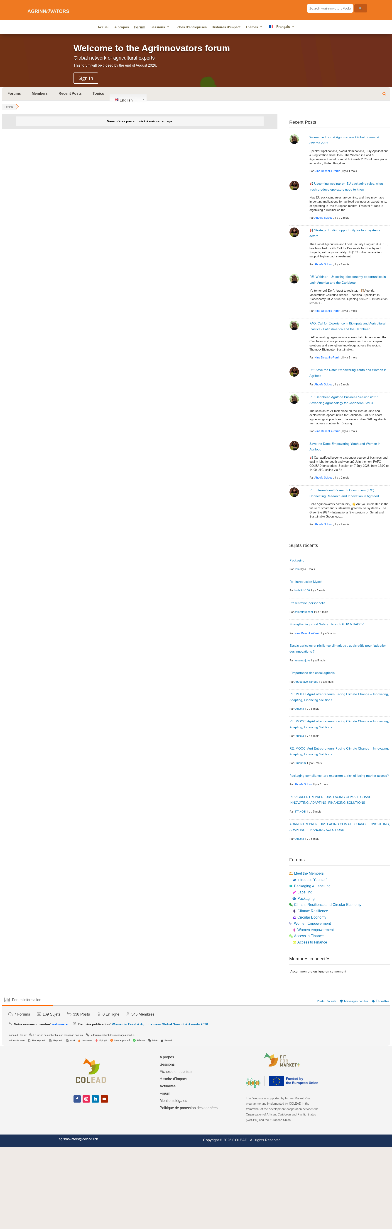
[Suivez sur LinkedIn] (95, 1099)
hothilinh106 (302, 590)
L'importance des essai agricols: (312, 673)
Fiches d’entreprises (190, 27)
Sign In (85, 78)
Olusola (299, 708)
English (126, 100)
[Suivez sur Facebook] (77, 1099)
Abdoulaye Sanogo (306, 681)
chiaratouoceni (303, 612)
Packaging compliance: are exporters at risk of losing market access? (339, 775)
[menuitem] (280, 27)
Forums (14, 93)
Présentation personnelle (307, 603)
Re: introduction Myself (305, 581)
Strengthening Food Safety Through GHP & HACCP (326, 624)
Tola (297, 569)
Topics (98, 93)
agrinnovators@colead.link (78, 1139)
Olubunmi (300, 763)
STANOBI (300, 811)
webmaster (60, 1024)
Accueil (103, 27)
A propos (121, 27)
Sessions (157, 27)
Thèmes (251, 27)
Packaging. (297, 560)
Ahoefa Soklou (323, 217)
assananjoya (302, 660)
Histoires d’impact (226, 27)
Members (40, 93)
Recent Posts (70, 93)
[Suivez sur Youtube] (104, 1099)
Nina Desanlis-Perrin (327, 171)
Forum (139, 27)
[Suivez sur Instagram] (86, 1099)
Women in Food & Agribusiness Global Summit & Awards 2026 (160, 1024)
